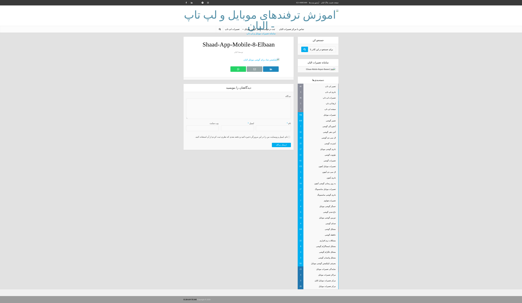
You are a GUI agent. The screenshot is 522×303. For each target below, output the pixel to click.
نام (289, 123)
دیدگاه (288, 96)
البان (236, 52)
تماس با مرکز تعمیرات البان (291, 29)
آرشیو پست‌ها (314, 3)
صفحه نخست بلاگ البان (329, 3)
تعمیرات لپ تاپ (232, 29)
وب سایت (214, 123)
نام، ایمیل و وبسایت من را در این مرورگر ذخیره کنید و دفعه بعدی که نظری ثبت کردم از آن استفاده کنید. (241, 137)
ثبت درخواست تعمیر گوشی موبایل (259, 29)
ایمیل (251, 123)
